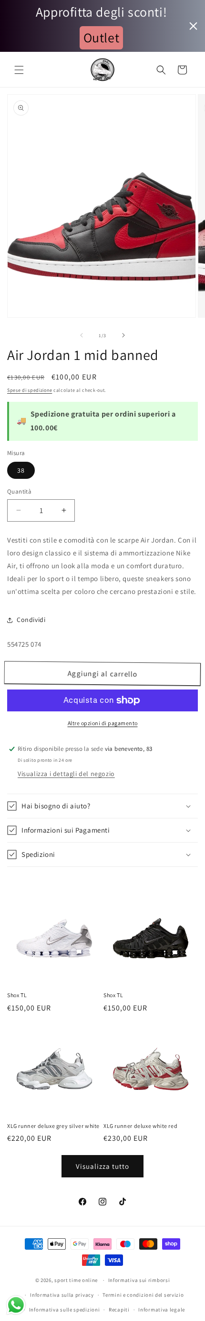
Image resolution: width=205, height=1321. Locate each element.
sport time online (76, 1280)
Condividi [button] (31, 619)
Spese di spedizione (29, 390)
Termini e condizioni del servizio (143, 1295)
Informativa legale (161, 1309)
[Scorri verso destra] (123, 335)
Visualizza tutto (102, 1166)
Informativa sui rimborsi (139, 1280)
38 (21, 470)
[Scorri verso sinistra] (81, 335)
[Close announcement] (193, 26)
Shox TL (17, 995)
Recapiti (119, 1309)
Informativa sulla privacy (62, 1295)
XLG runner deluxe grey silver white (53, 1125)
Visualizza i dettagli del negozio (66, 773)
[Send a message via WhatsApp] (16, 1305)
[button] (19, 69)
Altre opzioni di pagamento (103, 723)
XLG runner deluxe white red (140, 1125)
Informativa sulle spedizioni (64, 1309)
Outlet (101, 37)
